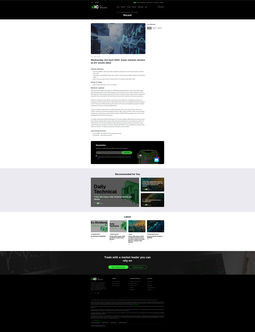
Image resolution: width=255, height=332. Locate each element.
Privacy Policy (105, 322)
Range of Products (134, 283)
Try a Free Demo (156, 2)
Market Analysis (134, 12)
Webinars (134, 6)
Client (92, 2)
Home (118, 12)
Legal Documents (151, 287)
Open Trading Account (118, 267)
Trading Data (140, 6)
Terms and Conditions (95, 322)
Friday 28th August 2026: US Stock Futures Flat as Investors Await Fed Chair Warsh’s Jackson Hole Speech (152, 184)
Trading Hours (133, 285)
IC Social (137, 2)
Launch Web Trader (116, 285)
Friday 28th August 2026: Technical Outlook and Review (113, 198)
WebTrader (143, 2)
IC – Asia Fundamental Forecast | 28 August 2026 (151, 200)
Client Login (160, 6)
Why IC (149, 283)
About (146, 6)
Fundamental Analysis (125, 12)
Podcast (128, 6)
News (118, 6)
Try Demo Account (137, 267)
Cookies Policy (113, 322)
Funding (131, 287)
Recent (127, 15)
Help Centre (150, 281)
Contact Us (162, 2)
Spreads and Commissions (135, 281)
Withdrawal (132, 289)
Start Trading (149, 2)
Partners (97, 2)
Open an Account (115, 283)
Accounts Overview (116, 281)
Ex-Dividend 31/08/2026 (98, 236)
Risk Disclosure (136, 304)
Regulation (150, 285)
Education (123, 6)
